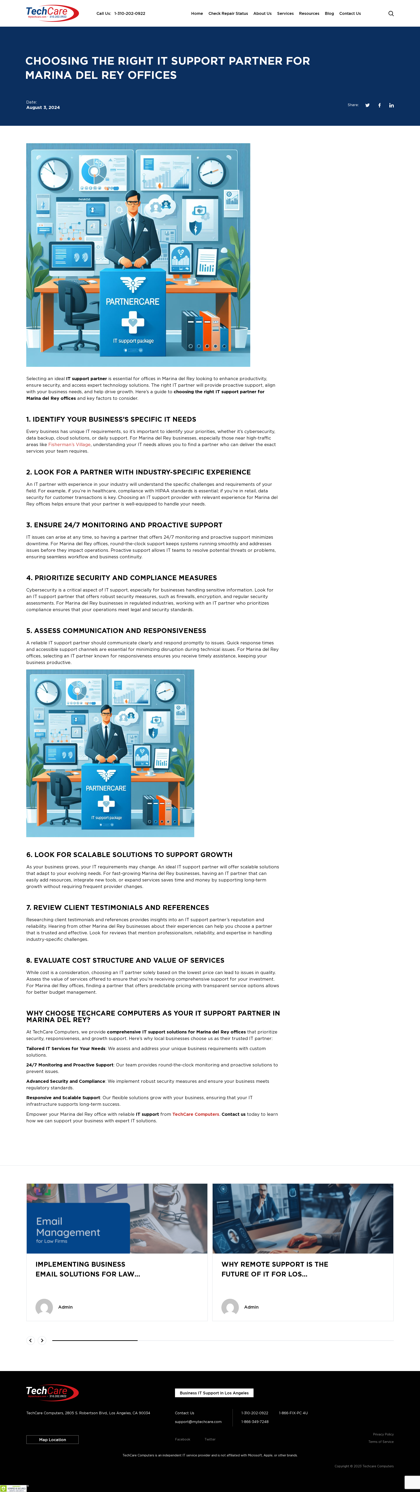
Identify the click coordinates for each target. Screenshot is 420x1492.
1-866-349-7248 (255, 1422)
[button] (30, 1340)
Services (285, 13)
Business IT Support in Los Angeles (214, 1393)
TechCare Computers (195, 1114)
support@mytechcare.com (198, 1422)
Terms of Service (381, 1442)
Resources (309, 13)
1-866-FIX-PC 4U (293, 1413)
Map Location (52, 1439)
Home (197, 13)
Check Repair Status (228, 13)
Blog (329, 13)
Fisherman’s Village (69, 445)
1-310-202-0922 (129, 13)
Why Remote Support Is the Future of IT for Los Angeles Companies (274, 1274)
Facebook (182, 1439)
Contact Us (350, 13)
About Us (262, 13)
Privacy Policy (383, 1434)
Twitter (210, 1439)
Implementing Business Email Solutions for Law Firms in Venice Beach (85, 1274)
